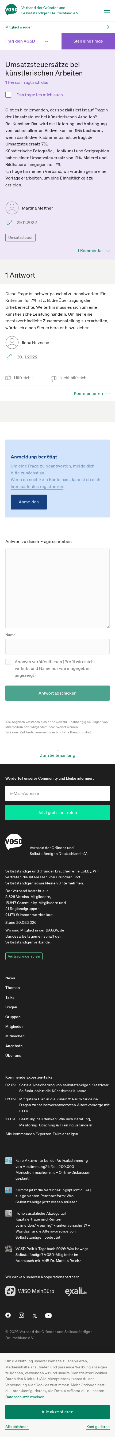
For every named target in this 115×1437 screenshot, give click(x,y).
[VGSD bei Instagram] (21, 1317)
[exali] (76, 1293)
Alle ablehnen (17, 1426)
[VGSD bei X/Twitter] (35, 1318)
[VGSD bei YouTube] (48, 1318)
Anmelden (29, 501)
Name (10, 634)
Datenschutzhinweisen (24, 1396)
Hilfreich (23, 377)
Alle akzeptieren (57, 1411)
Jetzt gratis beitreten (57, 812)
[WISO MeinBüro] (29, 1292)
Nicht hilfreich (73, 377)
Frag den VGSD (20, 41)
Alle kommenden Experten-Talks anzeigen (41, 1133)
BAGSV (52, 930)
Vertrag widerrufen (24, 956)
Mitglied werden (19, 27)
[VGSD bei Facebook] (7, 1317)
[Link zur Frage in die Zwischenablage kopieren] (10, 222)
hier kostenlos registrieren (37, 486)
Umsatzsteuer (20, 237)
